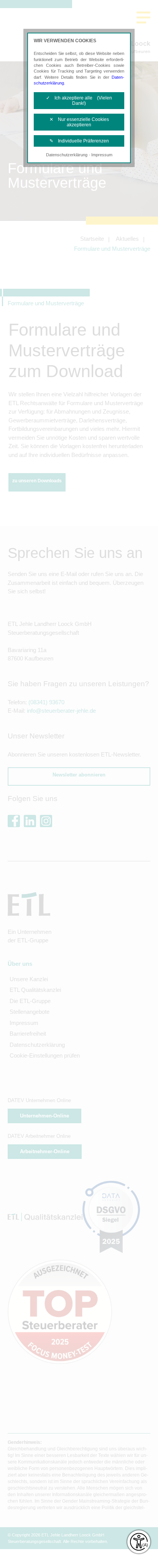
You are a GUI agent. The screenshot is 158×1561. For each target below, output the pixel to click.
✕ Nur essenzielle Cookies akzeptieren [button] (79, 122)
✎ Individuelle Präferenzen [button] (79, 141)
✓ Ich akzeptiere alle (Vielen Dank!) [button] (79, 100)
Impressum (101, 154)
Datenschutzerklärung (66, 154)
